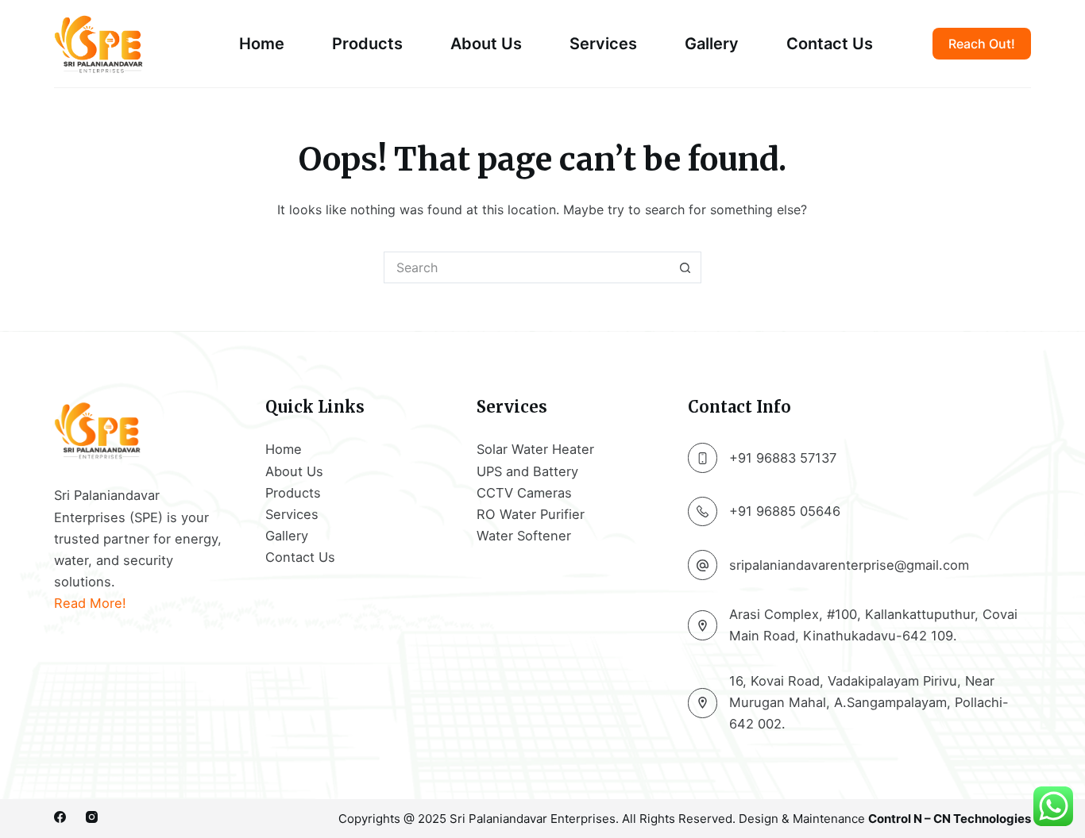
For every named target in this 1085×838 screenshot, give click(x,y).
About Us (486, 43)
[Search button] (685, 267)
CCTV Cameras (524, 493)
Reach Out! (981, 44)
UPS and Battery (527, 471)
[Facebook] (60, 817)
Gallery (712, 43)
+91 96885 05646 (784, 511)
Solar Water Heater (535, 449)
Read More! (90, 603)
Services (603, 43)
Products (367, 43)
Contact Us (829, 43)
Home (261, 43)
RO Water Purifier (531, 514)
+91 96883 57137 (782, 458)
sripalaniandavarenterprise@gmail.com (849, 565)
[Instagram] (92, 817)
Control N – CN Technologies (949, 818)
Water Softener (524, 536)
